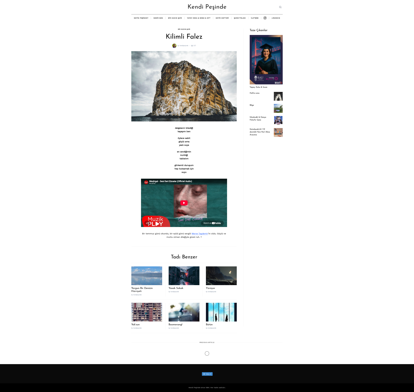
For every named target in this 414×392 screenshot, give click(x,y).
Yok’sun (135, 324)
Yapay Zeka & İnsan (258, 87)
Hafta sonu (254, 93)
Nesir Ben (158, 18)
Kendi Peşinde (207, 7)
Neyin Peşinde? (141, 18)
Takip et (208, 374)
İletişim (255, 18)
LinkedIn (276, 18)
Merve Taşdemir (200, 233)
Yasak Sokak (176, 288)
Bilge (252, 105)
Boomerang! (175, 324)
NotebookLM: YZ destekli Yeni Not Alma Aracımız (260, 132)
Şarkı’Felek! (240, 18)
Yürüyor (210, 288)
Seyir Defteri (222, 18)
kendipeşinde (184, 45)
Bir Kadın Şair (175, 18)
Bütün (209, 324)
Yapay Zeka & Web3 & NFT (198, 18)
